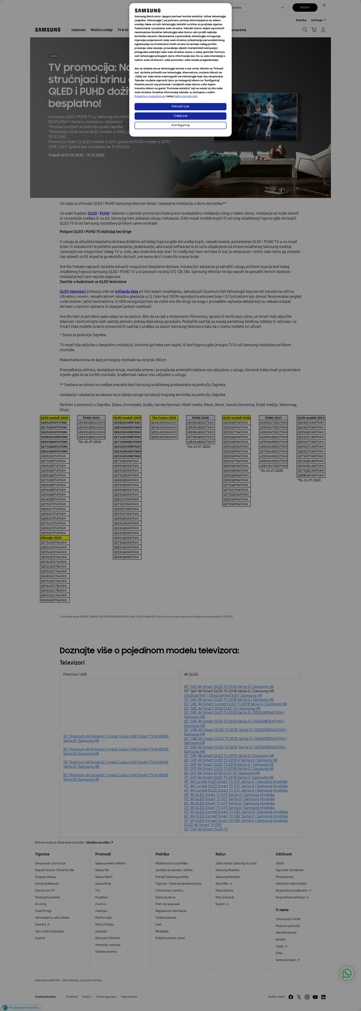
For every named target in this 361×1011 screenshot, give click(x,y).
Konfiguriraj (180, 125)
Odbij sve (181, 116)
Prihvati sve (180, 106)
